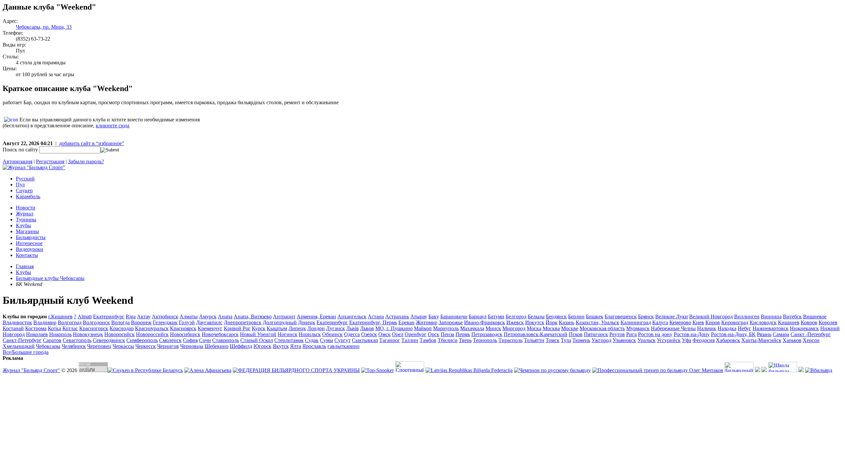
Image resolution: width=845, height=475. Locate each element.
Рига (631, 334)
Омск (384, 334)
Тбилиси (447, 340)
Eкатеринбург (108, 316)
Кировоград (734, 322)
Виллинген (747, 316)
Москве (569, 328)
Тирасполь (510, 340)
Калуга (660, 322)
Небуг (744, 328)
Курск (258, 328)
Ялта (295, 346)
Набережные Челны (673, 328)
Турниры (26, 219)
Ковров (809, 322)
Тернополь (485, 340)
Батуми (496, 316)
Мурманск (638, 328)
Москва (551, 328)
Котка (54, 328)
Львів (352, 328)
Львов (367, 328)
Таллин (409, 340)
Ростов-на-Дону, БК (733, 334)
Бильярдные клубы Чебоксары (50, 278)
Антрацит (284, 316)
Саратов (52, 340)
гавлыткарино (343, 346)
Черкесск (145, 346)
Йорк (552, 322)
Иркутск (534, 322)
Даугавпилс (209, 322)
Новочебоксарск (220, 334)
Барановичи (453, 316)
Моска (534, 328)
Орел (397, 334)
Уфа (686, 340)
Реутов (617, 334)
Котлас (70, 328)
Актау (144, 316)
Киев (698, 322)
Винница (771, 316)
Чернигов (168, 346)
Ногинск (287, 334)
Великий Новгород (711, 316)
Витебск (792, 316)
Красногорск (93, 328)
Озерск (369, 334)
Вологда (120, 322)
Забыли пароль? (86, 161)
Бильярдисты (31, 237)
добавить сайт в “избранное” (91, 143)
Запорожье (451, 322)
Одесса (352, 334)
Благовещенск (621, 316)
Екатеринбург (332, 322)
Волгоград (70, 322)
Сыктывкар (365, 340)
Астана (376, 316)
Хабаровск (728, 340)
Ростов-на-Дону (692, 334)
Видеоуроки (29, 249)
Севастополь (77, 340)
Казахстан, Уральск (597, 322)
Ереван (406, 322)
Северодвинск (109, 340)
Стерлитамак (289, 340)
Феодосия (704, 340)
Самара (781, 334)
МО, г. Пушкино (394, 328)
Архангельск (351, 316)
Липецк (297, 328)
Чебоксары (48, 346)
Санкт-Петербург (22, 340)
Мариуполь (446, 328)
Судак (312, 340)
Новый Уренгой (258, 334)
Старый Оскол (256, 340)
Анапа (225, 316)
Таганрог (389, 340)
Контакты (27, 255)
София (190, 340)
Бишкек (594, 316)
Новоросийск (119, 334)
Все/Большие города (26, 352)
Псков (576, 334)
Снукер (24, 190)
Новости (25, 207)
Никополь (60, 334)
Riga (131, 316)
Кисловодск (763, 322)
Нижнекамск (804, 328)
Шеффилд (241, 346)
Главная (25, 266)
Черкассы (123, 346)
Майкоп (423, 328)
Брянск (646, 316)
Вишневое (815, 316)
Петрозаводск (486, 334)
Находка (727, 328)
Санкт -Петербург (811, 334)
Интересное (29, 243)
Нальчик (706, 328)
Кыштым (277, 328)
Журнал (24, 213)
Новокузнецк (88, 334)
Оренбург (415, 334)
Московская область (602, 328)
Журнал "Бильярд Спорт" (31, 370)
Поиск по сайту (20, 149)
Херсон (811, 340)
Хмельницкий (19, 346)
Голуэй (187, 322)
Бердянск (556, 316)
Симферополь (142, 340)
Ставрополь (225, 340)
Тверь (465, 340)
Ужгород (601, 340)
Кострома (36, 328)
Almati (85, 316)
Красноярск (183, 328)
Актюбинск (165, 316)
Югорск (262, 346)
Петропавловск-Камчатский (535, 334)
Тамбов (428, 340)
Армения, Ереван (316, 316)
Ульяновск (624, 340)
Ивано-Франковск (484, 322)
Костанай (13, 328)
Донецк (306, 322)
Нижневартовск (771, 328)
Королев (828, 322)
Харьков (792, 340)
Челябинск (74, 346)
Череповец (99, 346)
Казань (566, 322)
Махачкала (472, 328)
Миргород (513, 328)
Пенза (447, 334)
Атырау (418, 316)
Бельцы (536, 316)
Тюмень (581, 340)
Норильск (310, 334)
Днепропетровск (242, 322)
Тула (566, 340)
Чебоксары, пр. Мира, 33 (44, 27)
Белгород (516, 316)
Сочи (205, 340)
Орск (433, 334)
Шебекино (216, 346)
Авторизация (17, 161)
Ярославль (314, 346)
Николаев (37, 334)
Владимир (44, 322)
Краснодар (122, 328)
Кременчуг (210, 328)
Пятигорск (596, 334)
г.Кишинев (60, 316)
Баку (433, 316)
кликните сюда (112, 125)
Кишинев (788, 322)
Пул (20, 184)
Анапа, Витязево (253, 316)
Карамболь (28, 196)
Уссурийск (669, 340)
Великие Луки (671, 316)
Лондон (316, 328)
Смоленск (170, 340)
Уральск (646, 340)
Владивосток (17, 322)
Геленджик (165, 322)
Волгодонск (96, 322)
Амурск (208, 316)
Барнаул (478, 316)
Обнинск (332, 334)
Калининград (636, 322)
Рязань (764, 334)
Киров (712, 322)
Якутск (281, 346)
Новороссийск (152, 334)
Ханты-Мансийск (761, 340)
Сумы (326, 340)
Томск (552, 340)
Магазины (27, 231)
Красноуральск (152, 328)
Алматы (189, 316)
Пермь (463, 334)
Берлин (576, 316)
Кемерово (680, 322)
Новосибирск (185, 334)
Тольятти (534, 340)
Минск (493, 328)
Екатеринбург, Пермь (373, 322)
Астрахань (397, 316)
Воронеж (141, 322)
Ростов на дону (655, 334)
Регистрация (50, 161)
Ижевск (515, 322)
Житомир (426, 322)
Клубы (23, 225)
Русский (25, 178)
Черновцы (191, 346)
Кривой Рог (237, 328)
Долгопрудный (280, 322)
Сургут (342, 340)
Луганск (335, 328)
